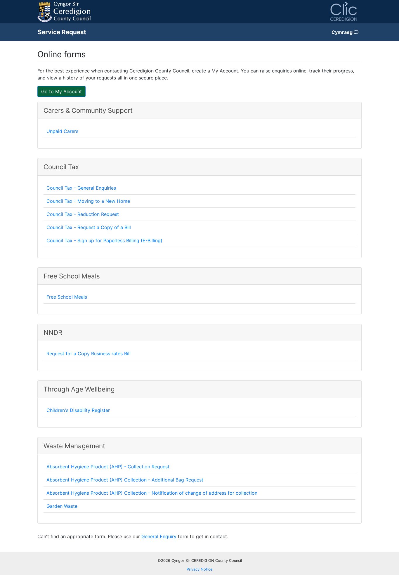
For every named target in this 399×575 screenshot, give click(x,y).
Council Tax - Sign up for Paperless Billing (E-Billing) (104, 240)
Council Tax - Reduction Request (82, 214)
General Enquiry (158, 536)
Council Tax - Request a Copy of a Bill (88, 227)
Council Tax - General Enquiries (81, 188)
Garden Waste (61, 506)
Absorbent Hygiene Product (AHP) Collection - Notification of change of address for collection (151, 493)
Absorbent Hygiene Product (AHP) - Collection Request (107, 467)
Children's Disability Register (78, 410)
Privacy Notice (199, 569)
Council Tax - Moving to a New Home (88, 201)
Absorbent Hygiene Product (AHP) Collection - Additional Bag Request (124, 480)
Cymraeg (343, 32)
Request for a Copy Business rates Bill (88, 353)
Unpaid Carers (62, 131)
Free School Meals (66, 297)
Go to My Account (61, 91)
